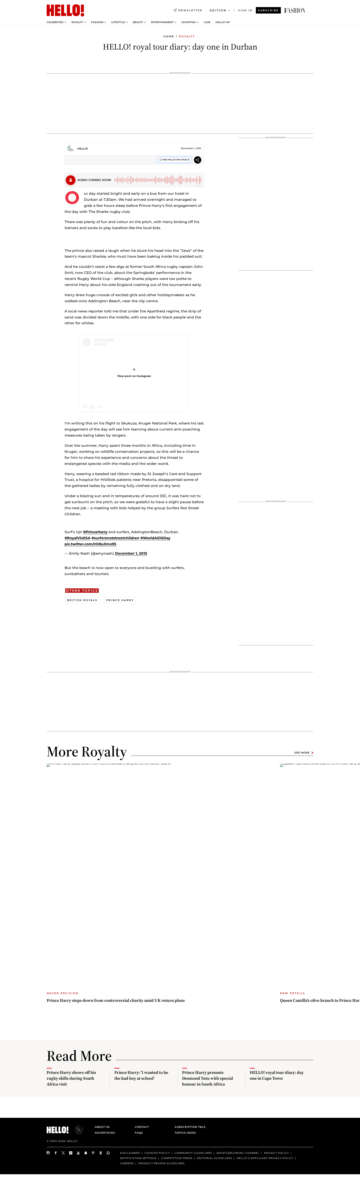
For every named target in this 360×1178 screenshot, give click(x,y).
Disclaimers (130, 1152)
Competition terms (176, 1157)
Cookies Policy (157, 1152)
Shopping (188, 22)
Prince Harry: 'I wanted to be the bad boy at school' (141, 1075)
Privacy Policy (276, 1152)
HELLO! (82, 148)
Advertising (105, 1132)
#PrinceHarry (95, 532)
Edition (218, 10)
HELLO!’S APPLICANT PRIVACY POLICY (265, 1157)
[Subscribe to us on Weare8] (100, 1152)
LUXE (207, 22)
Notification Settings (138, 1157)
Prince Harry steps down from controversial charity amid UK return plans (116, 1000)
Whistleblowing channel (237, 1152)
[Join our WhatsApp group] (108, 1152)
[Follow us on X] (63, 1152)
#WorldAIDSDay (155, 538)
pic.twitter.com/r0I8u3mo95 (90, 544)
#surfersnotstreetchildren (115, 538)
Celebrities (55, 22)
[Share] (197, 160)
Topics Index (185, 1132)
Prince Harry (120, 600)
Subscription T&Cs (189, 1126)
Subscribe (268, 10)
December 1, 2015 (131, 553)
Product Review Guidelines (161, 1163)
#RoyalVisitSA (77, 538)
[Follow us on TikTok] (70, 1152)
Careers (127, 1163)
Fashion (97, 22)
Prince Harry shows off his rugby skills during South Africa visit (71, 1078)
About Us (102, 1126)
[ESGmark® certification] (76, 1129)
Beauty (138, 22)
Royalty (77, 22)
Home (169, 36)
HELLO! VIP (222, 22)
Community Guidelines (193, 1152)
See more (302, 752)
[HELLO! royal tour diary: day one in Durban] (295, 10)
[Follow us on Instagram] (48, 1152)
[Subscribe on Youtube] (78, 1152)
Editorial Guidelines (214, 1157)
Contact (142, 1126)
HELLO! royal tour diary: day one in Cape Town (277, 1075)
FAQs (139, 1132)
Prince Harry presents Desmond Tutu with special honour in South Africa (207, 1078)
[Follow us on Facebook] (56, 1152)
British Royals (82, 600)
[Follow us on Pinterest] (93, 1152)
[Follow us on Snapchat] (86, 1152)
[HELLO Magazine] (65, 10)
